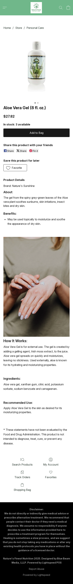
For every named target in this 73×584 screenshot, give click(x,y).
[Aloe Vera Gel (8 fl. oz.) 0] (36, 66)
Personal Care (35, 28)
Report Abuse (36, 568)
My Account (50, 464)
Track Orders (22, 477)
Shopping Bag (22, 490)
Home (7, 28)
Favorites (51, 477)
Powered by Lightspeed (36, 574)
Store (18, 28)
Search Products (22, 464)
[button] (36, 7)
